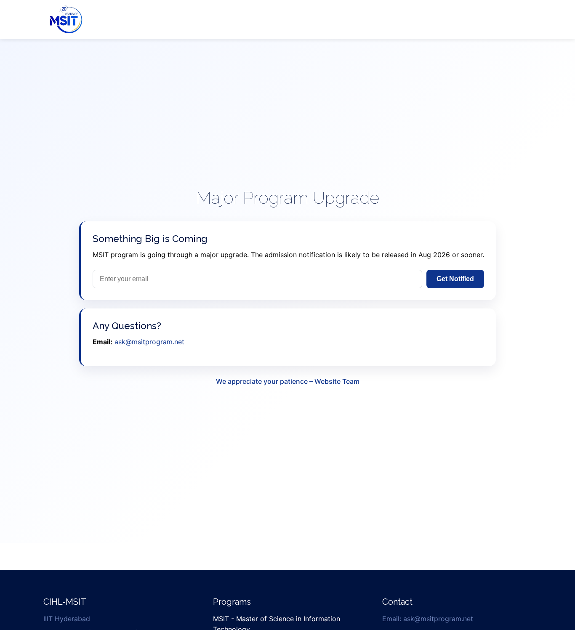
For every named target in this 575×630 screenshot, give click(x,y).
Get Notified (455, 278)
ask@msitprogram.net (149, 342)
